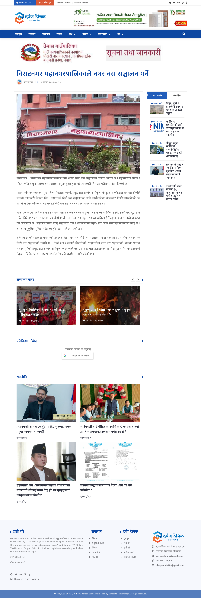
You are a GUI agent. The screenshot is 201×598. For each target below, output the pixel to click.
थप (118, 34)
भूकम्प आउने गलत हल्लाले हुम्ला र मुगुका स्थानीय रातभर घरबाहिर (43, 312)
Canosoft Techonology (119, 593)
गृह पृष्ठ (18, 34)
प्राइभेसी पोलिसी (130, 557)
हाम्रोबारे (127, 543)
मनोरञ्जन (102, 34)
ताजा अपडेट (157, 95)
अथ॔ (70, 34)
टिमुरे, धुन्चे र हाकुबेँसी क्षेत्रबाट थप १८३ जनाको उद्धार (174, 108)
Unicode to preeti (64, 2)
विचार (94, 547)
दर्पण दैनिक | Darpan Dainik (83, 593)
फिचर (94, 538)
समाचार (32, 34)
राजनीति (46, 34)
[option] (46, 305)
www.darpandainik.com (45, 545)
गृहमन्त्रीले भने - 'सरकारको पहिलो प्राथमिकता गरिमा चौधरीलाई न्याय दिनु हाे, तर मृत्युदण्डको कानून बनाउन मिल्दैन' (43, 490)
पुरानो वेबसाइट (46, 2)
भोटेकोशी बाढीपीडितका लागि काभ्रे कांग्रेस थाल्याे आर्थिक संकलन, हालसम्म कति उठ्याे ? (109, 429)
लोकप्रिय (177, 95)
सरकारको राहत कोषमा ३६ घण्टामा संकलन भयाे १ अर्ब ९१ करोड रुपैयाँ (174, 193)
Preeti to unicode (81, 2)
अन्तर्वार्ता (96, 552)
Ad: (164, 560)
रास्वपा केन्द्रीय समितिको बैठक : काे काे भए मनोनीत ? (106, 488)
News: (26, 579)
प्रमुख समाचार (98, 543)
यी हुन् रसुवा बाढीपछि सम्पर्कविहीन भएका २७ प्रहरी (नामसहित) (174, 150)
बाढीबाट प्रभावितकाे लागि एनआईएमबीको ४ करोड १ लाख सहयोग (175, 128)
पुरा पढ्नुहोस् (21, 438)
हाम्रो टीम (127, 547)
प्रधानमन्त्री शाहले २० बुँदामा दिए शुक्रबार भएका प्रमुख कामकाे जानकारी (44, 429)
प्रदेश (85, 34)
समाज (59, 34)
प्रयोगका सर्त (129, 552)
